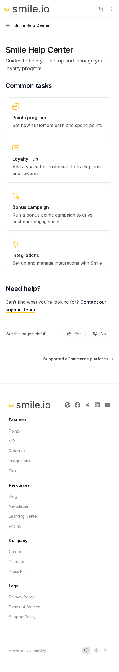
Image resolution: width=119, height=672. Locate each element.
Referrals (17, 451)
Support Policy (22, 616)
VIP (12, 441)
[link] (59, 115)
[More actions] (112, 9)
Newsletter (19, 506)
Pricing (15, 526)
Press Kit (17, 571)
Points (14, 431)
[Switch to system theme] (86, 650)
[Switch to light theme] (96, 650)
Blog (13, 496)
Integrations (19, 461)
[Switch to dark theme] (106, 650)
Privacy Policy (22, 597)
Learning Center (23, 516)
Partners (16, 561)
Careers (16, 551)
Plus (12, 470)
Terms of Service (24, 607)
